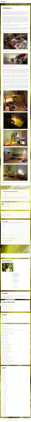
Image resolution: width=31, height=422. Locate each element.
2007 (3, 412)
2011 (3, 406)
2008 (3, 410)
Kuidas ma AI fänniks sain (8, 308)
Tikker (3, 307)
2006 (3, 413)
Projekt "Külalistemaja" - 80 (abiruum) (7, 332)
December (5, 384)
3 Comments (4, 9)
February (4, 398)
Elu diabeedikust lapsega (5, 357)
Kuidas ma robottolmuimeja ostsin (10, 307)
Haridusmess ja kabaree (5, 325)
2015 (3, 401)
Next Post (28, 187)
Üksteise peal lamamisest (5, 350)
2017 (3, 382)
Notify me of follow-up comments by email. (9, 238)
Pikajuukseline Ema (7, 203)
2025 (3, 371)
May (4, 394)
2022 (3, 375)
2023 (3, 374)
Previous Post (3, 187)
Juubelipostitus (4, 355)
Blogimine (3, 339)
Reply (28, 199)
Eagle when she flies (5, 334)
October (4, 387)
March (4, 397)
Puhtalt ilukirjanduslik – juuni (6, 348)
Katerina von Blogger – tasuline (6, 319)
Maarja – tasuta (4, 321)
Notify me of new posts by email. (7, 240)
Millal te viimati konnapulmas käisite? (7, 362)
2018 (3, 381)
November (5, 386)
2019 (3, 379)
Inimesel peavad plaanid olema (8, 304)
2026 (3, 370)
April (4, 395)
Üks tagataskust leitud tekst (6, 346)
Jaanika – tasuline (4, 318)
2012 (3, 405)
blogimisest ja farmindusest (6, 341)
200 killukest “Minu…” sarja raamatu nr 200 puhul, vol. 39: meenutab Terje (13, 330)
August (4, 390)
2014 (3, 402)
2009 (3, 409)
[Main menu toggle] (29, 1)
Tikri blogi (3, 1)
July (4, 391)
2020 (3, 378)
